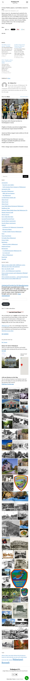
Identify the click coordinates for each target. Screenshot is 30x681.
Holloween (15, 655)
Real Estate (4, 242)
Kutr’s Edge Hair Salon (7, 216)
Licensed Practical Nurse (8, 219)
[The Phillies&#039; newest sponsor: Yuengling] (8, 50)
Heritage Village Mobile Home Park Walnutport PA (14, 210)
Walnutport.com (5, 325)
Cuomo (9, 655)
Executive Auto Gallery (8, 185)
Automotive (5, 182)
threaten (25, 657)
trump (5, 659)
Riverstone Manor (7, 229)
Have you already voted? (8, 268)
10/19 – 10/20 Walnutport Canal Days (11, 271)
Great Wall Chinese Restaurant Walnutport (12, 206)
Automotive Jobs (6, 189)
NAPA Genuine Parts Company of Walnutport (14, 187)
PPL (19, 657)
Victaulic (4, 259)
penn (16, 657)
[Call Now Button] (27, 678)
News (3, 233)
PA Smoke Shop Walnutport (9, 238)
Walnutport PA (15, 1)
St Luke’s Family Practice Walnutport (12, 231)
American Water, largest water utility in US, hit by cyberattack (15, 133)
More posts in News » (24, 96)
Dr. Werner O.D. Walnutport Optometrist (13, 227)
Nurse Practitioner (6, 236)
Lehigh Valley (11, 657)
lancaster (3, 657)
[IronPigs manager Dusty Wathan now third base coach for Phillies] (20, 51)
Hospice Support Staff (7, 212)
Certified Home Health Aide (9, 197)
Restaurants (5, 248)
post (18, 657)
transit (3, 659)
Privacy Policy (5, 240)
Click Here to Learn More (7, 331)
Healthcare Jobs (6, 208)
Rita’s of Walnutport (8, 255)
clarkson (6, 655)
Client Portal (5, 199)
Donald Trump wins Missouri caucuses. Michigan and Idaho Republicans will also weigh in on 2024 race (13, 140)
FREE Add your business (9, 193)
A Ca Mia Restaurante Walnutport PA (12, 250)
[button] (21, 365)
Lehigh (8, 657)
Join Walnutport (7, 195)
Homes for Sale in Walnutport (10, 244)
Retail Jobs (4, 257)
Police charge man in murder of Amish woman (15, 147)
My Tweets (4, 342)
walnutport (10, 659)
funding (12, 655)
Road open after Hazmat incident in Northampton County (12, 121)
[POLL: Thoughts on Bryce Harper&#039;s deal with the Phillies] (8, 66)
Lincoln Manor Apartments (9, 221)
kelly (18, 655)
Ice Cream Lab (6, 253)
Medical (4, 225)
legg (5, 657)
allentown (3, 655)
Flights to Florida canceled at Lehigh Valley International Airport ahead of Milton (14, 127)
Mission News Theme (11, 679)
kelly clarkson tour (22, 655)
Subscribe (5, 304)
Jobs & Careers (5, 214)
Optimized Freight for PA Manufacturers (15, 285)
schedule (22, 657)
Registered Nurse (6, 246)
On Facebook (5, 334)
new (14, 657)
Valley (7, 659)
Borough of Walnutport (8, 191)
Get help (4, 351)
